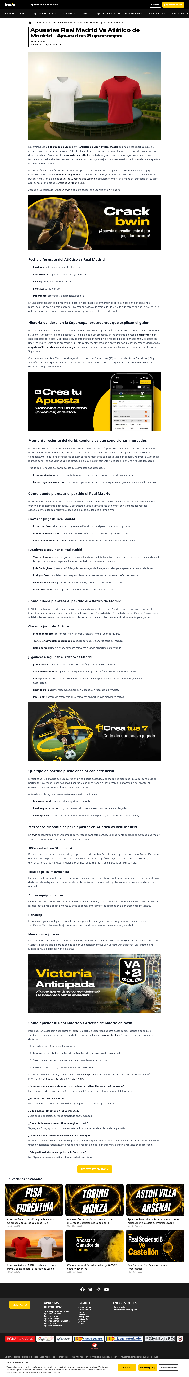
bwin (34, 834)
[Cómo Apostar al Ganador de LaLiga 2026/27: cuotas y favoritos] (94, 1246)
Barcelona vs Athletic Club (70, 182)
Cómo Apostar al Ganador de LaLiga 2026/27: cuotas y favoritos (92, 1267)
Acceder (155, 4)
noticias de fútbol (56, 1078)
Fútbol (40, 22)
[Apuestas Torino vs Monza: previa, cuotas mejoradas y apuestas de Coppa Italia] (94, 1200)
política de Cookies (103, 1357)
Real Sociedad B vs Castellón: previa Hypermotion (147, 1267)
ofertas (130, 1074)
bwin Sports (113, 190)
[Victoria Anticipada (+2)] (94, 983)
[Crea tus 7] (94, 731)
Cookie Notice (79, 1369)
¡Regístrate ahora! (173, 4)
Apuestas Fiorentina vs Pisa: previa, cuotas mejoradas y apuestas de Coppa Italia (30, 1221)
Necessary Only (147, 1367)
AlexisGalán (39, 41)
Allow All (127, 1367)
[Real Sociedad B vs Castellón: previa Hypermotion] (155, 1246)
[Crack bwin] (94, 222)
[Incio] (29, 22)
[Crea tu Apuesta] (94, 401)
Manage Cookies (169, 1367)
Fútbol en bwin (62, 190)
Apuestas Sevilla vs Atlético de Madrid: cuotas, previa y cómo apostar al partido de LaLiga (32, 1267)
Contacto (20, 1305)
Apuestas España (113, 1035)
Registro (89, 1074)
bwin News (78, 1078)
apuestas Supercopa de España (77, 178)
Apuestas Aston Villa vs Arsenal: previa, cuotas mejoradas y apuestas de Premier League (153, 1221)
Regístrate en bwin (94, 1169)
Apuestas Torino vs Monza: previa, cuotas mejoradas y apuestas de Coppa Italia (90, 1221)
